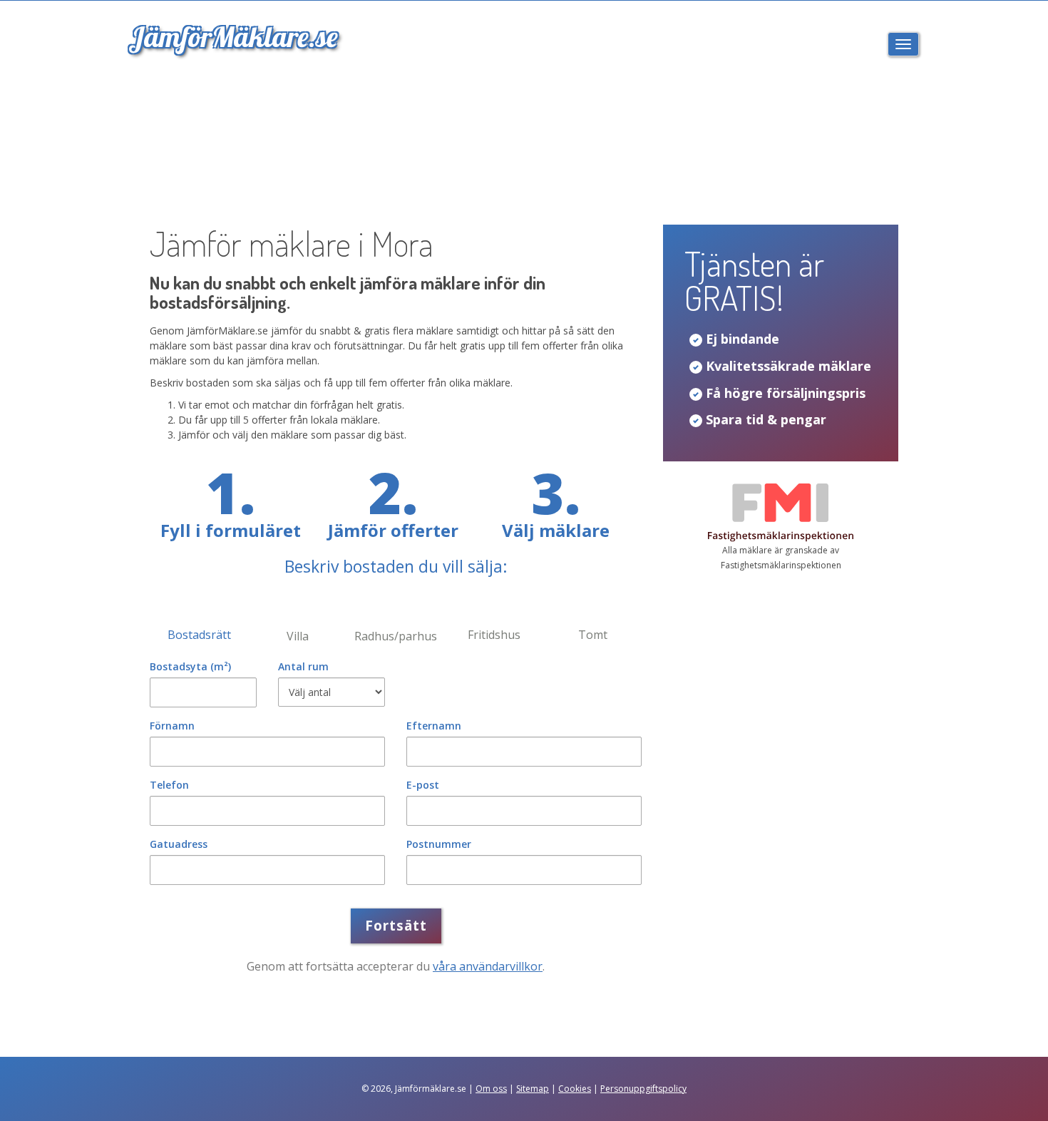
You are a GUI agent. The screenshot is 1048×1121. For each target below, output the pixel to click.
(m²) (190, 666)
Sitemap (532, 1088)
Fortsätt (396, 925)
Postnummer (438, 844)
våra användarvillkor (488, 966)
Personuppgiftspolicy (643, 1088)
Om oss (491, 1088)
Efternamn (433, 725)
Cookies (574, 1088)
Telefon (169, 785)
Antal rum (303, 666)
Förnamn (172, 725)
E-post (422, 785)
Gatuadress (178, 844)
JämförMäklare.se (233, 36)
